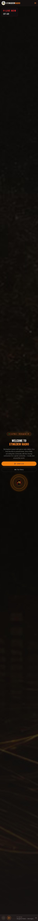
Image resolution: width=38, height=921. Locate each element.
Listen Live (20, 463)
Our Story (20, 469)
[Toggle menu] (35, 3)
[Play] (9, 918)
